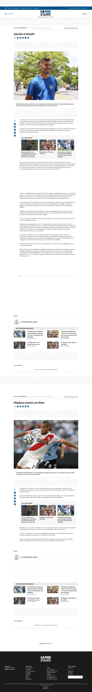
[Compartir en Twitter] (23, 38)
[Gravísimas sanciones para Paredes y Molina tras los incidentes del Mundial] (19, 334)
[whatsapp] (18, 38)
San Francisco (16, 8)
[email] (25, 38)
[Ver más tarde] (15, 38)
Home (9, 8)
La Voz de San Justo (29, 322)
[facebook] (20, 38)
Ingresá (85, 14)
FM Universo (84, 8)
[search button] (6, 8)
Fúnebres (36, 8)
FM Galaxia (77, 8)
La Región (23, 8)
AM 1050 (71, 8)
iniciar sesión (42, 369)
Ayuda (51, 684)
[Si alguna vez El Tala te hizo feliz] (53, 345)
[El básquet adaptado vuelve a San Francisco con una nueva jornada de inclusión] (53, 334)
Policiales (30, 8)
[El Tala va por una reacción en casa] (19, 345)
